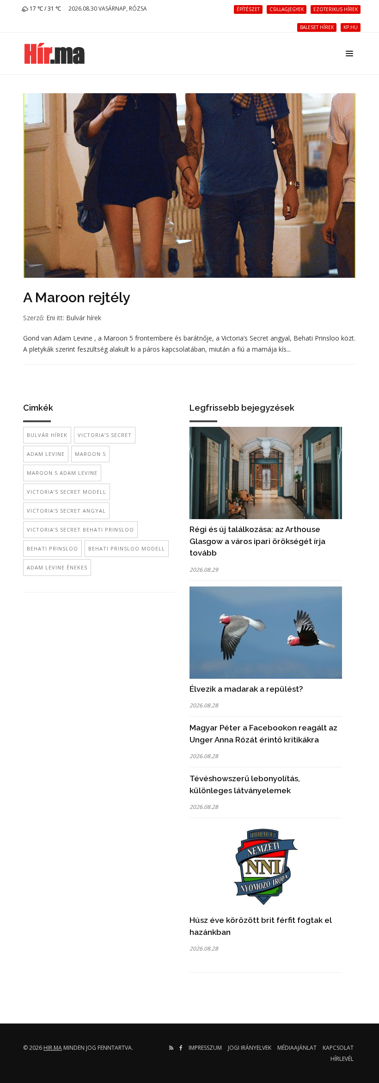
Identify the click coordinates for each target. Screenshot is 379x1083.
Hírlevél (342, 1059)
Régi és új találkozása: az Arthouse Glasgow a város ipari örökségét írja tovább (257, 541)
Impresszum (205, 1048)
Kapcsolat (338, 1048)
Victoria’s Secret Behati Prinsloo (80, 529)
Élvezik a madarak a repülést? (246, 689)
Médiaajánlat (297, 1048)
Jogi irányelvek (249, 1048)
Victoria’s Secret (105, 434)
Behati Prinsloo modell (126, 548)
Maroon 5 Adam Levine (62, 472)
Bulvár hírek (83, 317)
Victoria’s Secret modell (66, 491)
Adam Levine (46, 453)
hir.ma (52, 1048)
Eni (50, 317)
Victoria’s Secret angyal (66, 510)
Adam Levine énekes (57, 567)
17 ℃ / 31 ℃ (44, 8)
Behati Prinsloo (52, 548)
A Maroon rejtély (76, 297)
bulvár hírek (47, 434)
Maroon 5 (90, 453)
